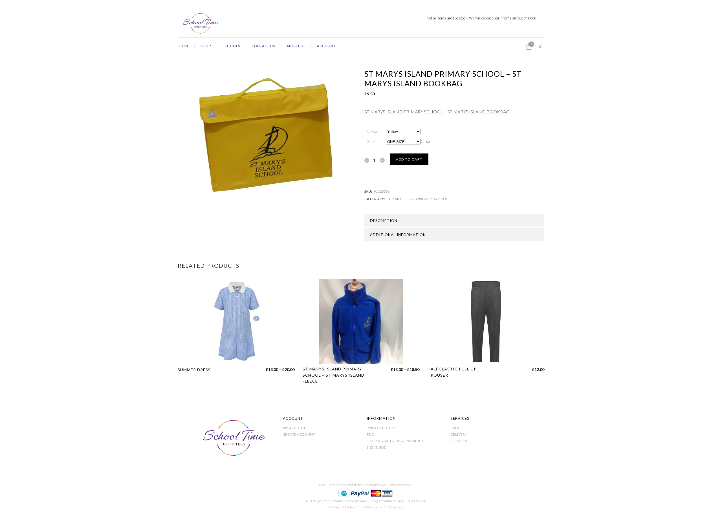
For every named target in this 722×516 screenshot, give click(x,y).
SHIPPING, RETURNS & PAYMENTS (395, 441)
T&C (370, 434)
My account (295, 428)
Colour (373, 131)
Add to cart (409, 159)
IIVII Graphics (392, 507)
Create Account (299, 434)
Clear (426, 141)
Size (371, 141)
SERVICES (459, 441)
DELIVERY (459, 434)
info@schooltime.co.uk (386, 501)
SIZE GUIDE (376, 447)
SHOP (456, 428)
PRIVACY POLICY (381, 428)
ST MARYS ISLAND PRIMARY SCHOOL (417, 199)
